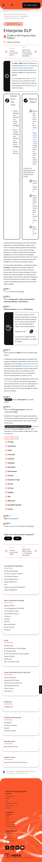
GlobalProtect (8, 707)
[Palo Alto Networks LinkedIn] (12, 849)
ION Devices (8, 659)
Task (26, 773)
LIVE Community (10, 824)
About (7, 817)
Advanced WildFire (10, 677)
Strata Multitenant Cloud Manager (15, 648)
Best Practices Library (11, 746)
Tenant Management (10, 590)
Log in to (7, 291)
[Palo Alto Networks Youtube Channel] (22, 849)
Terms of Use (9, 840)
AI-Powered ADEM (10, 651)
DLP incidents (8, 381)
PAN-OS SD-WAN (9, 624)
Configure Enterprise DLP (11, 16)
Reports (6, 728)
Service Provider (9, 627)
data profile (32, 364)
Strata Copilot (32, 5)
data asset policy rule (28, 366)
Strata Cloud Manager (11, 571)
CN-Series (7, 616)
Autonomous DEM (10, 731)
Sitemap (7, 808)
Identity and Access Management (14, 587)
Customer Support (11, 822)
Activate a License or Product (13, 574)
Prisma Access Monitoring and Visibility (16, 654)
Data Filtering (10, 773)
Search (7, 798)
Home (5, 14)
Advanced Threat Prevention (13, 683)
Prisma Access (8, 645)
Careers (7, 819)
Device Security (9, 688)
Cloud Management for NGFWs (14, 608)
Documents (8, 843)
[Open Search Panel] (12, 5)
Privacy (7, 836)
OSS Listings (9, 805)
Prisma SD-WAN (9, 656)
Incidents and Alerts (10, 725)
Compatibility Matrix (11, 803)
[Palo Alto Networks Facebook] (7, 849)
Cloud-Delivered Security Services (25, 771)
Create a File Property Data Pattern (14, 18)
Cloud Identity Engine (11, 576)
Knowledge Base (10, 826)
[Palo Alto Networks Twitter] (17, 849)
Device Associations (10, 582)
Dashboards (8, 723)
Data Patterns (24, 16)
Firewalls (7, 619)
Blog (6, 801)
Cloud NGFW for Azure (11, 614)
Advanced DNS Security (11, 685)
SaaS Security (8, 691)
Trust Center (9, 838)
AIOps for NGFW (9, 606)
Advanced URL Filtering (11, 680)
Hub (5, 584)
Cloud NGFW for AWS (11, 611)
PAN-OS (6, 622)
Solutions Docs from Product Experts (16, 762)
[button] (40, 689)
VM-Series (7, 630)
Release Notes (9, 796)
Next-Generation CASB (11, 662)
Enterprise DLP (12, 14)
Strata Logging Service (11, 579)
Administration (22, 14)
